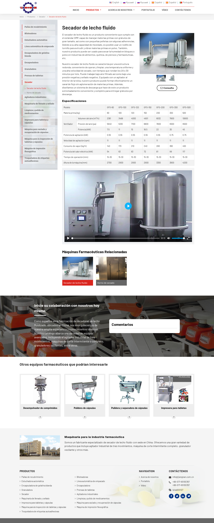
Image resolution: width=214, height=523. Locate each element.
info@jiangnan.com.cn (183, 477)
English (115, 2)
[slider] (115, 238)
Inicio (76, 9)
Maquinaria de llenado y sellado (39, 104)
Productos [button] (92, 9)
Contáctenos (183, 9)
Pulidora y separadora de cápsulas (129, 408)
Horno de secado (105, 282)
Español (158, 2)
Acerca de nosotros (150, 477)
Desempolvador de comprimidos (40, 408)
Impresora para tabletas (173, 408)
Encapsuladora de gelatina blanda (37, 54)
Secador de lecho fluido (75, 282)
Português (187, 2)
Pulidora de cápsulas (85, 408)
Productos (31, 17)
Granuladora (30, 69)
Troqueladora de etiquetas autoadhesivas (37, 159)
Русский (130, 2)
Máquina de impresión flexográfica (35, 150)
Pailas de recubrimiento (36, 27)
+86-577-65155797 (181, 485)
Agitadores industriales (35, 97)
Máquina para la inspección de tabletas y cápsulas (39, 140)
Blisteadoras (30, 33)
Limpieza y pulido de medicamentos (34, 112)
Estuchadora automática (36, 40)
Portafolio (148, 9)
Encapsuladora (31, 62)
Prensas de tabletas (34, 75)
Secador (42, 17)
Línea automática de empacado (39, 46)
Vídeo (165, 9)
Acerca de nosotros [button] (120, 9)
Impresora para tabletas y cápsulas (36, 121)
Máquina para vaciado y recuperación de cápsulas (36, 131)
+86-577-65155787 (181, 481)
